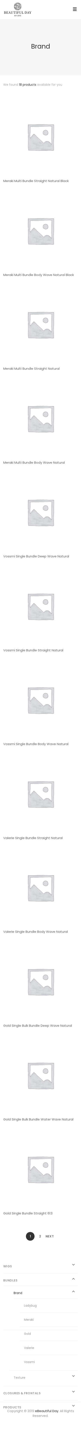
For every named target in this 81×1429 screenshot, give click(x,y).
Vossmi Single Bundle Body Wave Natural (35, 744)
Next (50, 1236)
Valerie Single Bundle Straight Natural (33, 838)
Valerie (29, 1348)
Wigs (7, 1266)
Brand (18, 1293)
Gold (27, 1334)
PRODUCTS (12, 1407)
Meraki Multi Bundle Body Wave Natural (34, 462)
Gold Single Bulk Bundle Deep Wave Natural (37, 1025)
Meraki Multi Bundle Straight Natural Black (36, 181)
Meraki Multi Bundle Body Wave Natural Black (38, 275)
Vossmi (29, 1362)
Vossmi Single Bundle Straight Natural (33, 650)
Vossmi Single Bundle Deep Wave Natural (36, 556)
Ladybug (30, 1305)
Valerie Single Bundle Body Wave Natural (35, 931)
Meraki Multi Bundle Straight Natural (31, 368)
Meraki (29, 1319)
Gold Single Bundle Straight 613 (27, 1213)
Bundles (10, 1280)
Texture (19, 1377)
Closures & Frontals (22, 1393)
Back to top (71, 1417)
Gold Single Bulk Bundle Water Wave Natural (38, 1119)
